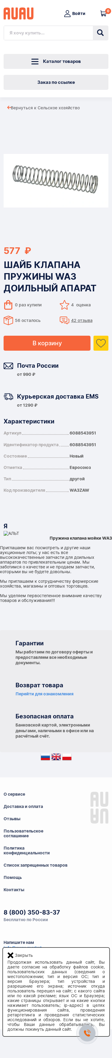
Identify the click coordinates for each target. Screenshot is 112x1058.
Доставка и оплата (23, 806)
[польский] (67, 758)
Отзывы (12, 818)
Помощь (13, 877)
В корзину (47, 343)
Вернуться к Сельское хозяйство (45, 107)
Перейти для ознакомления (44, 693)
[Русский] (45, 758)
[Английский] (56, 758)
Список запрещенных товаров (35, 865)
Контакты (14, 889)
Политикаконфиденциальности (27, 850)
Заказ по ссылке (56, 82)
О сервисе (14, 794)
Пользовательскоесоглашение (23, 833)
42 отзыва (82, 320)
